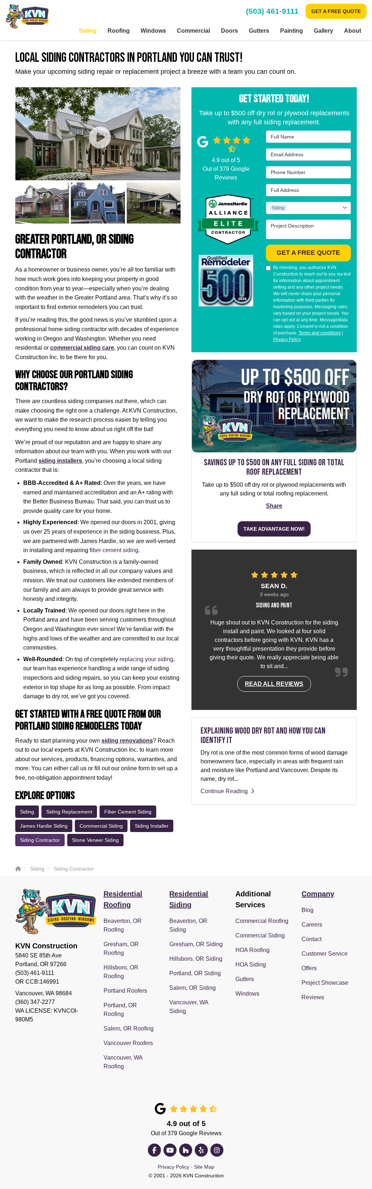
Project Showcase (325, 983)
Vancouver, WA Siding (188, 1006)
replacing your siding (146, 659)
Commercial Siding (101, 826)
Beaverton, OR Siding (188, 925)
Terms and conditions (320, 333)
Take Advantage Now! (274, 529)
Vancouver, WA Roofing (123, 1062)
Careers (312, 924)
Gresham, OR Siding (196, 944)
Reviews (313, 997)
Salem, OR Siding (192, 988)
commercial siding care (82, 348)
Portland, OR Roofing (120, 1009)
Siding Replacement (69, 812)
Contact (312, 939)
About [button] (352, 31)
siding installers (60, 461)
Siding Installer (152, 826)
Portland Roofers (125, 991)
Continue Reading (224, 791)
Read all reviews (274, 684)
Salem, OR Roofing (129, 1028)
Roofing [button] (119, 31)
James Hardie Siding (44, 826)
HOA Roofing (252, 950)
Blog (308, 910)
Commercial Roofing (261, 921)
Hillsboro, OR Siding (195, 959)
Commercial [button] (193, 31)
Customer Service (325, 954)
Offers (309, 968)
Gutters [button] (259, 31)
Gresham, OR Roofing (121, 948)
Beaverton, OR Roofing (123, 925)
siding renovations (127, 741)
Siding (27, 812)
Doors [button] (229, 31)
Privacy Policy (287, 339)
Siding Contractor (40, 840)
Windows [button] (153, 31)
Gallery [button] (323, 31)
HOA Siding (250, 964)
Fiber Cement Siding (127, 812)
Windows (247, 994)
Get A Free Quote (336, 11)
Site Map (204, 1167)
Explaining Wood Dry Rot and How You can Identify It (263, 736)
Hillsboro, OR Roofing (121, 971)
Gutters (244, 979)
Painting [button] (291, 31)
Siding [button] (88, 31)
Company (318, 894)
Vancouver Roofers (128, 1043)
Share (274, 506)
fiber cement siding (114, 550)
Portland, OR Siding (195, 973)
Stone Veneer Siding (95, 840)
